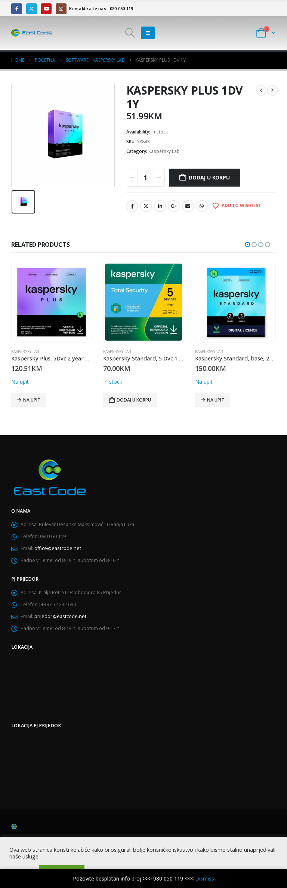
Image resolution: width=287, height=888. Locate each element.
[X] (31, 8)
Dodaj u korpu (209, 177)
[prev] (261, 90)
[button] (130, 33)
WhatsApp (202, 206)
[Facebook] (16, 8)
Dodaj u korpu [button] (134, 400)
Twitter (146, 206)
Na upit (31, 400)
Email (188, 206)
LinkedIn (160, 206)
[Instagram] (61, 8)
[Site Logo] (31, 33)
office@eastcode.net (57, 548)
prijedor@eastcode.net (60, 616)
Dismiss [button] (204, 878)
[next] (272, 90)
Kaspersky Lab (164, 151)
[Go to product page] (51, 302)
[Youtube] (46, 8)
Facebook (132, 206)
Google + (174, 206)
